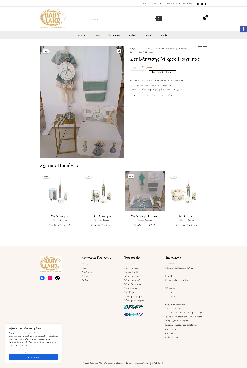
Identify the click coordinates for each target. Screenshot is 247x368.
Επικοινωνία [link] (129, 263)
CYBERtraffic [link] (158, 362)
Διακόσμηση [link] (87, 271)
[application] (87, 35)
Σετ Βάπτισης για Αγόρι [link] (176, 48)
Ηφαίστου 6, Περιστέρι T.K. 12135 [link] (180, 267)
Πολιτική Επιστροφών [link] (133, 300)
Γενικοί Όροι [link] (129, 292)
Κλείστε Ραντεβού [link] (131, 267)
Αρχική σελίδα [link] (136, 48)
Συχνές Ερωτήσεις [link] (131, 288)
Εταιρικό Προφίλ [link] (131, 271)
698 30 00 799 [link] (171, 336)
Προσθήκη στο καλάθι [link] (60, 225)
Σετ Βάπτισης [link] (158, 48)
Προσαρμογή (20, 351)
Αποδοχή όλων (33, 357)
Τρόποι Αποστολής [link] (132, 280)
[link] (243, 29)
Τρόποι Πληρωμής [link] (131, 275)
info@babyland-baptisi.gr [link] (176, 280)
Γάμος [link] (84, 267)
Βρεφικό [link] (85, 275)
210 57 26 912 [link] (170, 296)
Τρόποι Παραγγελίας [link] (132, 284)
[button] (119, 51)
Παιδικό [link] (85, 280)
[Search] (159, 18)
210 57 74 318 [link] (170, 292)
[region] (33, 343)
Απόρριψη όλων (44, 351)
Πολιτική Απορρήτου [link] (133, 296)
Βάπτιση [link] (147, 48)
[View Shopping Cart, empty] (204, 18)
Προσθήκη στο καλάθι (162, 72)
